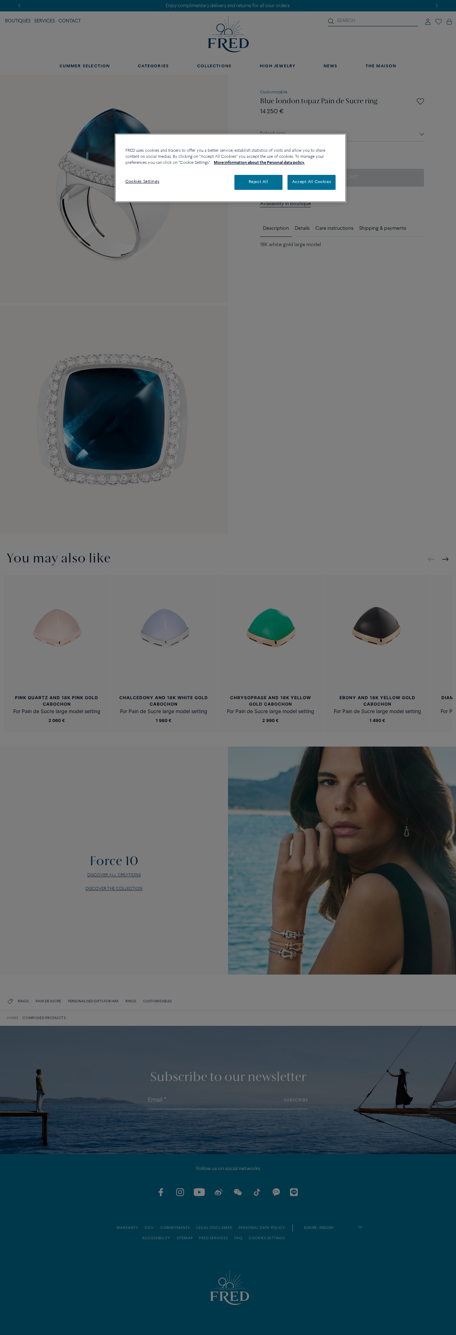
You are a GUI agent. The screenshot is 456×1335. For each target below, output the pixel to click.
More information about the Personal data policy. (259, 163)
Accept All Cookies (311, 182)
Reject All (258, 182)
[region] (230, 168)
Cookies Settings (142, 182)
